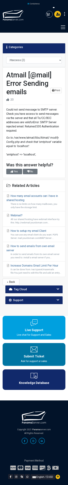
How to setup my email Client (34, 234)
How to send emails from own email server (32, 251)
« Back (11, 282)
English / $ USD (44, 477)
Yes (15, 171)
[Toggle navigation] (60, 27)
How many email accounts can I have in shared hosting (32, 201)
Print (57, 90)
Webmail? (34, 219)
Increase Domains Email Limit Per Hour (35, 269)
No (31, 171)
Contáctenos (35, 4)
